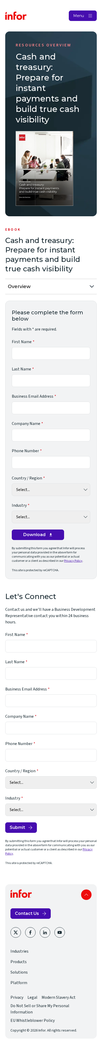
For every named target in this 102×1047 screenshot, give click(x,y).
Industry (19, 505)
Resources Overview (44, 45)
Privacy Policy (73, 561)
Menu (78, 15)
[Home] (16, 16)
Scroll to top (86, 894)
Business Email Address (32, 396)
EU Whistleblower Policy (32, 1020)
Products (18, 962)
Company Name (26, 424)
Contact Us (27, 913)
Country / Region (27, 478)
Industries (19, 951)
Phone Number (25, 451)
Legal (32, 997)
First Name (22, 342)
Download (34, 534)
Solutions (19, 972)
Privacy (16, 997)
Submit (17, 827)
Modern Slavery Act (59, 997)
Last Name (21, 369)
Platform (18, 983)
